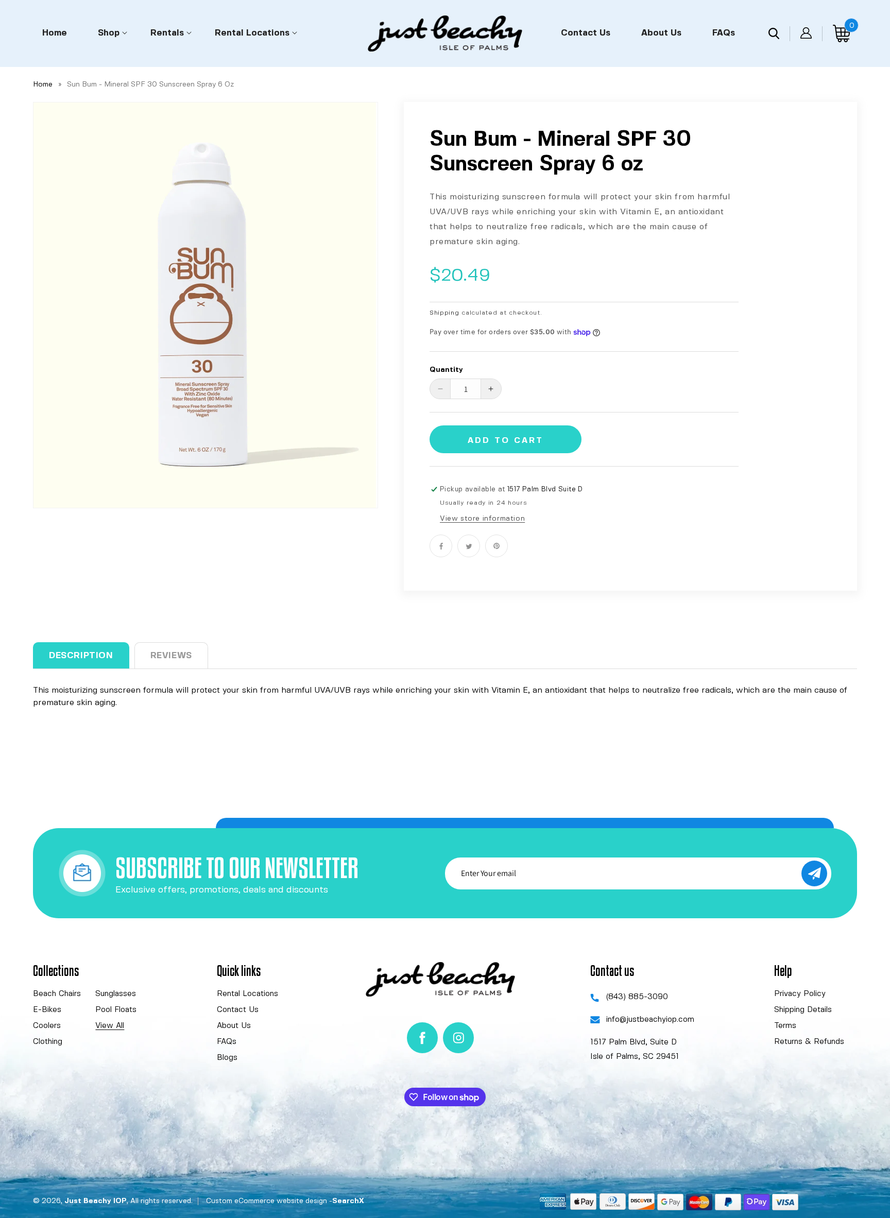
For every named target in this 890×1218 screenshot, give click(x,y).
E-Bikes (47, 1010)
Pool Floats (115, 1010)
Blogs (227, 1057)
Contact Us (238, 1010)
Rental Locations (247, 994)
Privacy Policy (800, 994)
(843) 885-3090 (637, 997)
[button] (108, 32)
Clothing (47, 1041)
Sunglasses (115, 994)
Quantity (446, 369)
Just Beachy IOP (95, 1201)
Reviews (171, 655)
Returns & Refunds (809, 1041)
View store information (482, 518)
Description (81, 655)
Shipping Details (803, 1010)
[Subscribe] (814, 873)
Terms (785, 1026)
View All (109, 1026)
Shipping (444, 313)
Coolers (47, 1026)
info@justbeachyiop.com (650, 1019)
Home (43, 84)
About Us (234, 1026)
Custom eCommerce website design (266, 1201)
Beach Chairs (57, 994)
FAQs (226, 1041)
